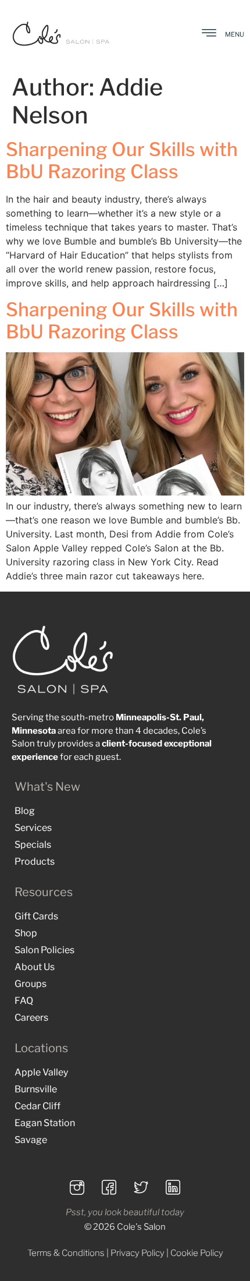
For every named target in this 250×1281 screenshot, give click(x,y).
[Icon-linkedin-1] (173, 1187)
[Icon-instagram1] (77, 1187)
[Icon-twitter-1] (141, 1187)
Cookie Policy (196, 1253)
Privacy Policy (137, 1253)
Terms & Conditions (66, 1253)
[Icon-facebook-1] (109, 1187)
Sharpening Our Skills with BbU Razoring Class (122, 160)
